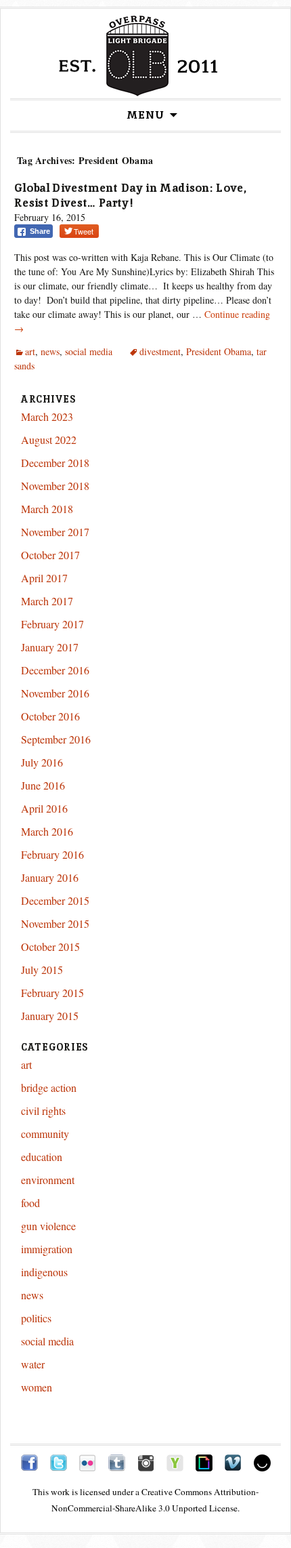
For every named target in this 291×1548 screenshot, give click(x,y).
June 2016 (43, 785)
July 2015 (42, 969)
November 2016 (55, 693)
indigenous (44, 1272)
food (30, 1203)
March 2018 (47, 509)
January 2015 (50, 1016)
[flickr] (87, 1461)
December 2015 (55, 900)
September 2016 (56, 739)
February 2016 (52, 854)
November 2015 (55, 923)
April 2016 (44, 808)
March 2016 (47, 831)
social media (88, 351)
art (30, 351)
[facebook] (29, 1461)
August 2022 (48, 439)
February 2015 (52, 992)
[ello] (262, 1461)
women (36, 1387)
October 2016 (50, 716)
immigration (46, 1249)
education (41, 1156)
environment (47, 1180)
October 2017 (50, 555)
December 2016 (55, 670)
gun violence (48, 1226)
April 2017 (44, 578)
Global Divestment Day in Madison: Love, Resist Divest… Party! (130, 195)
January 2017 (50, 647)
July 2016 (42, 762)
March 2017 (47, 601)
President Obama (218, 351)
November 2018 (55, 485)
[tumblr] (117, 1461)
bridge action (48, 1087)
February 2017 (52, 624)
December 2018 (55, 462)
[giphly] (204, 1461)
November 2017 (55, 532)
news (50, 351)
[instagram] (146, 1461)
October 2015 (50, 946)
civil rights (43, 1110)
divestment (160, 351)
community (45, 1133)
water (33, 1364)
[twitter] (58, 1461)
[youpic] (175, 1461)
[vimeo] (233, 1461)
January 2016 (50, 877)
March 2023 (47, 416)
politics (36, 1318)
